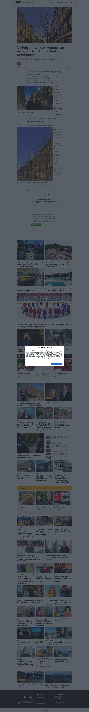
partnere (45, 352)
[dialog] (44, 356)
